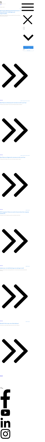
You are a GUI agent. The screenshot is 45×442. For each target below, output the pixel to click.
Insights (21, 100)
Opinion (21, 8)
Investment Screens (25, 100)
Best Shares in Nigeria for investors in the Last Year (12, 157)
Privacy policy (2, 380)
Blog (1, 379)
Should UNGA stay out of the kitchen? (9, 323)
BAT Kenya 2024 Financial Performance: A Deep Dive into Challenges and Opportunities (10, 12)
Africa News (2, 382)
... (20, 215)
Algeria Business (2, 385)
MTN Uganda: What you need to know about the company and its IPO (14, 212)
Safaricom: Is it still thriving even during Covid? (12, 268)
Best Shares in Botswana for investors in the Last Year (13, 102)
